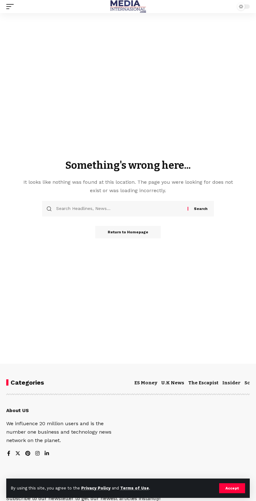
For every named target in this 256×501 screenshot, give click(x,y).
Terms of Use (134, 488)
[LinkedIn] (47, 453)
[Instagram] (37, 453)
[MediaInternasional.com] (128, 6)
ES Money (145, 383)
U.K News (172, 383)
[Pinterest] (27, 453)
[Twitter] (17, 453)
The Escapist (203, 383)
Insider (231, 383)
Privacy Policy (96, 488)
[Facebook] (8, 453)
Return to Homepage (128, 232)
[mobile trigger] (11, 6)
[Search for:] (120, 208)
